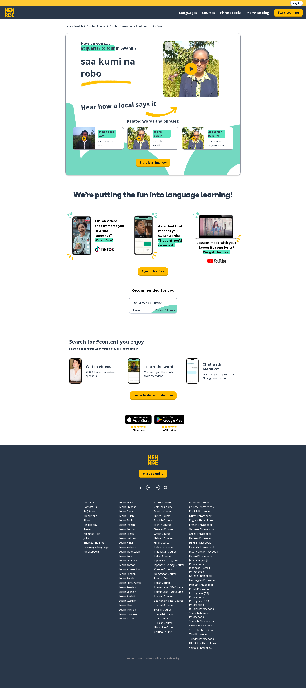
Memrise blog (258, 13)
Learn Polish (126, 578)
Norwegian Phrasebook (203, 580)
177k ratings (138, 430)
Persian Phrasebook (201, 584)
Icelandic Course (163, 547)
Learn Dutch (126, 516)
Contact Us (90, 507)
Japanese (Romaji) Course (169, 565)
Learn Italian (126, 556)
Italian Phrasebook (200, 556)
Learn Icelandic (128, 547)
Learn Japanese (128, 560)
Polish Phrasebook (200, 589)
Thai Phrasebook (199, 634)
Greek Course (162, 533)
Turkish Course (163, 623)
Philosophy (90, 525)
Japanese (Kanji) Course (168, 560)
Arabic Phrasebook (200, 502)
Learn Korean (127, 565)
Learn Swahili (74, 26)
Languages (188, 13)
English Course (163, 520)
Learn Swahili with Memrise (153, 395)
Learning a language (96, 547)
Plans (87, 520)
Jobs (86, 538)
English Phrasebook (201, 520)
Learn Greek (126, 533)
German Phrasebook (201, 529)
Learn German (127, 529)
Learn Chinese (127, 507)
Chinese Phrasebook (201, 507)
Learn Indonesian (129, 551)
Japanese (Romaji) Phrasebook (200, 569)
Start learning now (153, 162)
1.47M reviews (169, 430)
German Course (163, 529)
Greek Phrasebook (200, 533)
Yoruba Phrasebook (201, 648)
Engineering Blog (94, 542)
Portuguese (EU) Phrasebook (199, 603)
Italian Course (162, 556)
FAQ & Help (90, 511)
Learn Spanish (127, 591)
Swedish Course (163, 614)
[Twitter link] (148, 487)
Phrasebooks (230, 13)
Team (87, 529)
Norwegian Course (165, 574)
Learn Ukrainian (128, 614)
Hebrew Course (163, 538)
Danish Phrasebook (201, 511)
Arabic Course (162, 502)
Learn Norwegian (129, 569)
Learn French (127, 525)
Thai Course (161, 618)
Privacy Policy (153, 658)
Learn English (127, 520)
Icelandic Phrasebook (202, 547)
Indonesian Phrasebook (203, 551)
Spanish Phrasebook (201, 621)
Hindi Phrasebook (200, 542)
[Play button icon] (191, 69)
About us (89, 502)
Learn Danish (127, 511)
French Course (162, 525)
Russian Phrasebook (201, 609)
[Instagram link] (165, 487)
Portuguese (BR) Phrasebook (199, 595)
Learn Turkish (127, 609)
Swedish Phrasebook (201, 630)
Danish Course (163, 511)
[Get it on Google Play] (169, 419)
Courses (208, 13)
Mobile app (90, 516)
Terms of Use (134, 658)
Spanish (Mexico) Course (168, 600)
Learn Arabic (126, 502)
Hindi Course (161, 542)
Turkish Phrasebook (201, 639)
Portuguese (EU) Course (168, 591)
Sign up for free (153, 271)
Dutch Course (162, 516)
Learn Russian (127, 587)
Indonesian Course (165, 551)
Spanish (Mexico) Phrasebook (199, 615)
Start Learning (288, 12)
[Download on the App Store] (138, 419)
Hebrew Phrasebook (201, 538)
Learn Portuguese (130, 583)
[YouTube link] (157, 487)
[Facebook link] (140, 487)
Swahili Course (96, 26)
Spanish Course (163, 605)
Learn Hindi (126, 542)
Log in (296, 3)
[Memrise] (9, 12)
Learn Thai (125, 605)
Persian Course (163, 578)
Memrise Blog (92, 533)
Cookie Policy (171, 658)
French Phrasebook (201, 525)
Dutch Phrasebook (200, 516)
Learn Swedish (127, 600)
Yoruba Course (163, 632)
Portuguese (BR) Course (168, 587)
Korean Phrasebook (201, 576)
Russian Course (163, 596)
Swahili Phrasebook (122, 26)
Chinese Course (163, 507)
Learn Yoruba (127, 618)
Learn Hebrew (127, 538)
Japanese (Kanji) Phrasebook (198, 562)
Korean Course (163, 569)
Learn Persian (127, 574)
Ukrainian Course (164, 627)
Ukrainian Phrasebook (202, 643)
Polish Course (162, 583)
